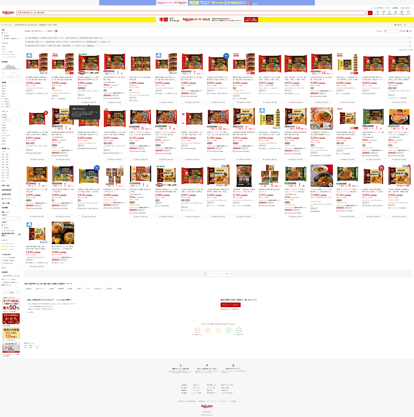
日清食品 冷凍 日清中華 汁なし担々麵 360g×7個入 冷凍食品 (192, 134)
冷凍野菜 (61, 288)
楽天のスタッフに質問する (230, 305)
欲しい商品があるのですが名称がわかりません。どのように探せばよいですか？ (51, 304)
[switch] (19, 234)
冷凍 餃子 (109, 288)
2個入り (4, 88)
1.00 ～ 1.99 (5, 170)
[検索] (370, 13)
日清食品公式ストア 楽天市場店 (321, 155)
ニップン (4, 133)
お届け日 (4, 222)
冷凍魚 (70, 288)
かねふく (4, 138)
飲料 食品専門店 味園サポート (114, 153)
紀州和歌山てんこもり (293, 93)
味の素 (4, 128)
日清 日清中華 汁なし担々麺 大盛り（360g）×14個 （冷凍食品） (269, 79)
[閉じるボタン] (410, 38)
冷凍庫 (51, 288)
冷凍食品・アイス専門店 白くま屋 (38, 93)
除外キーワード (6, 285)
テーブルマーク (6, 120)
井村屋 (4, 125)
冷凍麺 (119, 288)
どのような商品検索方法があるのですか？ (40, 306)
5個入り (4, 96)
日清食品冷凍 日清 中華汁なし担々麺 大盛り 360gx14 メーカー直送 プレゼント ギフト (89, 134)
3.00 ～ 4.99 (5, 175)
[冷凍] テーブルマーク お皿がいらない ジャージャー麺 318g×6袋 (347, 192)
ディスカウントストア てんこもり (270, 93)
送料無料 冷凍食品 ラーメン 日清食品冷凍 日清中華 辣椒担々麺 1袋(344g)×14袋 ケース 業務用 (166, 192)
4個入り (4, 93)
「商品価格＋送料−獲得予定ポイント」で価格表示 (38, 31)
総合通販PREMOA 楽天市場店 (88, 148)
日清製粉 (4, 117)
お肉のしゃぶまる (59, 263)
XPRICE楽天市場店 (370, 93)
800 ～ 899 (5, 165)
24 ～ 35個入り (6, 106)
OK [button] (96, 112)
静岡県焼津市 (316, 211)
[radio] (2, 33)
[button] (406, 8)
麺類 (30, 345)
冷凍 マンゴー (40, 288)
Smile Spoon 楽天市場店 (112, 98)
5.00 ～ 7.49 (5, 177)
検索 (12, 77)
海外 (8, 212)
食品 (25, 345)
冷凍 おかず (98, 288)
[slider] (2, 69)
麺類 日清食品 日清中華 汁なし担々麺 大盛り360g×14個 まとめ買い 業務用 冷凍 (244, 79)
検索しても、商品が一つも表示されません (40, 309)
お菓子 (79, 288)
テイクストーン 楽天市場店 (217, 205)
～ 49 (3, 152)
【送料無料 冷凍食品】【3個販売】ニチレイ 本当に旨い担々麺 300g (244, 192)
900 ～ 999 (5, 167)
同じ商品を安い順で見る (89, 102)
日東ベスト (5, 130)
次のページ (228, 273)
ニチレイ (4, 122)
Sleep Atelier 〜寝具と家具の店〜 (218, 93)
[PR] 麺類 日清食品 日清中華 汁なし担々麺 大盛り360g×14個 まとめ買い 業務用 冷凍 (63, 79)
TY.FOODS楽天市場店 (189, 148)
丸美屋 (4, 141)
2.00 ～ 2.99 (5, 172)
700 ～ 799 (5, 162)
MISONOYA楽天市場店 (34, 153)
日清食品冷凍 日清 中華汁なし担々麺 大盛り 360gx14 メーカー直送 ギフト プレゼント (373, 79)
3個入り (4, 91)
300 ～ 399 (5, 157)
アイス (88, 288)
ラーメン (37, 345)
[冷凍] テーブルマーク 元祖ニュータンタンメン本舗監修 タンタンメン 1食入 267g (399, 134)
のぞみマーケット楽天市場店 (398, 98)
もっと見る (30, 312)
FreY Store (134, 100)
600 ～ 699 (5, 159)
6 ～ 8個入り (5, 99)
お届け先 (4, 215)
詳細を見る (90, 45)
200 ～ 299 (5, 154)
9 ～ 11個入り (6, 101)
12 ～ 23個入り (6, 104)
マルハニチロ (5, 135)
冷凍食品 (28, 288)
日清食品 (4, 115)
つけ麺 (36, 347)
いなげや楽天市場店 (85, 98)
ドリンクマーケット (189, 210)
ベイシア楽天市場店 (59, 98)
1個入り (4, 86)
